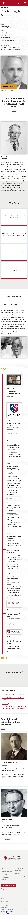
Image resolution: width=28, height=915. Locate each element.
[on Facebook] (6, 90)
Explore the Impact (7, 871)
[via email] (12, 90)
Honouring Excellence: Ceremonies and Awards (6, 877)
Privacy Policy (4, 905)
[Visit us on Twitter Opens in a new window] (6, 889)
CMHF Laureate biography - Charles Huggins (13, 708)
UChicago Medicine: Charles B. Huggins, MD (13, 706)
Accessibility (4, 907)
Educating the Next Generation (20, 869)
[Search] (18, 3)
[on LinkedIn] (8, 90)
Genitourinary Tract (14, 17)
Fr (20, 3)
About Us (17, 873)
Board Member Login (20, 876)
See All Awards (5, 51)
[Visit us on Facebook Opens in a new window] (2, 889)
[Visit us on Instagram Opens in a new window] (4, 889)
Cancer (7, 17)
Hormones (3, 17)
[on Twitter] (10, 90)
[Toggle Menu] (25, 3)
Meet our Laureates (7, 869)
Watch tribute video (8, 86)
